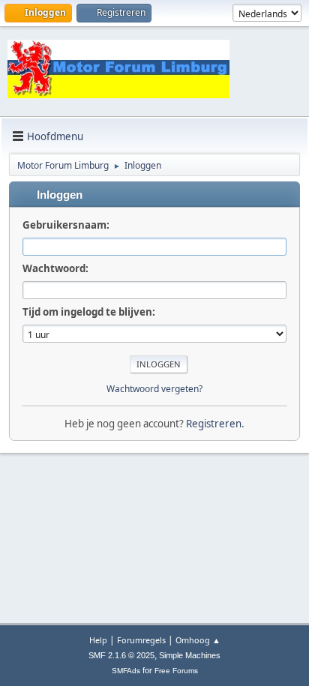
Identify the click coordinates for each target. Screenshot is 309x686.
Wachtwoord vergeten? (154, 388)
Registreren (214, 423)
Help (98, 640)
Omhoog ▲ (198, 640)
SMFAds (126, 671)
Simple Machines (189, 655)
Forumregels (141, 640)
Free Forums (176, 671)
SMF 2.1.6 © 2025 (121, 655)
